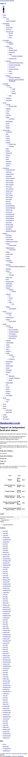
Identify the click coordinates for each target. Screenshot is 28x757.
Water (10, 302)
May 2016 (5, 723)
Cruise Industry (12, 308)
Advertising (8, 235)
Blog (7, 134)
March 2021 (6, 603)
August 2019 (6, 643)
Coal (10, 315)
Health (7, 117)
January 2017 (6, 708)
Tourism (8, 306)
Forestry (8, 256)
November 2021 (7, 586)
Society (4, 102)
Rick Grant (8, 203)
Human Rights (9, 365)
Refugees (8, 391)
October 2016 (6, 714)
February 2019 (6, 655)
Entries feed (6, 746)
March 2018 (6, 678)
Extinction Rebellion (14, 331)
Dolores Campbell (10, 178)
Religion (8, 127)
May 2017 (5, 699)
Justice (10, 54)
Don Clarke (8, 193)
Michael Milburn (10, 218)
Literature (8, 142)
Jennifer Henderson (10, 207)
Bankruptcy (11, 376)
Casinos (11, 262)
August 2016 (6, 718)
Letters (4, 408)
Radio (7, 159)
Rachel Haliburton (10, 205)
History (4, 406)
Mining (7, 271)
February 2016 (6, 729)
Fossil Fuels (9, 313)
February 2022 (6, 579)
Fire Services (12, 67)
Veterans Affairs (13, 58)
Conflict (8, 347)
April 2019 (5, 651)
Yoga (13, 356)
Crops (10, 87)
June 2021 (5, 596)
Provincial (8, 75)
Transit (10, 73)
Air (10, 296)
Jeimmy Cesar (9, 191)
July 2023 (5, 544)
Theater (8, 165)
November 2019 (7, 636)
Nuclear (8, 319)
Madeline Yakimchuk (11, 231)
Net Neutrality (12, 334)
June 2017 (5, 697)
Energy (4, 311)
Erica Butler (9, 176)
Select (23, 479)
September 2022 (7, 565)
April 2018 (5, 676)
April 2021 (5, 600)
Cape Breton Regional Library (16, 62)
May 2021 (5, 598)
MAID (10, 380)
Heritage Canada (13, 50)
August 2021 (6, 592)
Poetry (7, 157)
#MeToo (11, 327)
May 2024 (5, 533)
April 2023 (5, 550)
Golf (7, 401)
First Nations (9, 42)
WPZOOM (20, 756)
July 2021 (5, 594)
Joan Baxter (9, 172)
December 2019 (7, 634)
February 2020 (6, 630)
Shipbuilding (9, 285)
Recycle (11, 33)
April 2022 (5, 575)
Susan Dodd (9, 199)
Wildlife (8, 25)
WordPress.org (6, 750)
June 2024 (5, 531)
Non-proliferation (13, 336)
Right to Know (12, 338)
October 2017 (6, 689)
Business (5, 233)
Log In (2, 521)
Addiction (8, 108)
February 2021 (6, 605)
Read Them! (9, 412)
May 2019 (5, 649)
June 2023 (5, 546)
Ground (11, 298)
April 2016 (5, 725)
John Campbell (9, 180)
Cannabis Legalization (17, 56)
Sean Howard (9, 210)
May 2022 (5, 573)
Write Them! (9, 410)
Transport (8, 294)
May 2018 (5, 674)
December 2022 (7, 558)
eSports (7, 399)
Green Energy (9, 27)
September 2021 (7, 590)
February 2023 (6, 554)
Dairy (10, 95)
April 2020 (5, 626)
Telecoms (11, 289)
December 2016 (7, 710)
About (4, 17)
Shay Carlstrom (9, 188)
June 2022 (5, 571)
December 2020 (7, 609)
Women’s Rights (13, 106)
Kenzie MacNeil (10, 216)
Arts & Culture (6, 130)
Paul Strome (9, 229)
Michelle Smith (9, 224)
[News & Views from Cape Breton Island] (7, 0)
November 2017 (7, 687)
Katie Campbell (9, 182)
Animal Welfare (9, 342)
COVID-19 (11, 119)
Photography (9, 153)
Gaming (8, 258)
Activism (8, 104)
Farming (8, 85)
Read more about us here (12, 439)
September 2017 (7, 691)
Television (8, 163)
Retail (7, 279)
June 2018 (5, 672)
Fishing (7, 252)
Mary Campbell (9, 184)
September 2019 (7, 640)
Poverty (8, 125)
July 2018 (5, 670)
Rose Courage (9, 195)
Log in (4, 744)
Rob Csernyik (9, 197)
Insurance (8, 264)
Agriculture (5, 83)
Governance (9, 260)
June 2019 (5, 647)
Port (13, 304)
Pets (7, 384)
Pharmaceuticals (10, 281)
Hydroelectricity (10, 317)
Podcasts (8, 155)
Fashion (8, 138)
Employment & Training (11, 241)
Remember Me (5, 520)
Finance (8, 243)
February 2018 (6, 681)
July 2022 (5, 569)
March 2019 (6, 653)
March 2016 (6, 727)
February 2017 (6, 706)
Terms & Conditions (11, 21)
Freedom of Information (14, 77)
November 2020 (7, 611)
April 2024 (5, 535)
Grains (13, 91)
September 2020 (7, 615)
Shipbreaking (9, 283)
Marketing (8, 269)
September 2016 (7, 716)
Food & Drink (9, 254)
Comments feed (6, 748)
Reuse (10, 37)
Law (7, 374)
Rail (10, 300)
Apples (13, 89)
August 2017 (6, 693)
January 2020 (6, 632)
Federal (7, 46)
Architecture (9, 132)
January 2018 (6, 683)
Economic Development (14, 64)
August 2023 (6, 541)
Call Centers (9, 237)
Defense (11, 48)
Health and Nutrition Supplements (17, 266)
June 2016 (5, 721)
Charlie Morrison (10, 220)
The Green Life (9, 31)
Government (6, 40)
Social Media (9, 395)
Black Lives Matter (13, 329)
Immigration (12, 52)
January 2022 (6, 581)
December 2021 (7, 584)
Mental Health (9, 382)
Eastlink (14, 291)
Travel (4, 404)
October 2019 (6, 638)
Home (4, 15)
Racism (7, 389)
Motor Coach (9, 277)
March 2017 (6, 704)
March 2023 (6, 552)
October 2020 (6, 613)
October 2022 (6, 562)
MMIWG (11, 43)
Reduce (11, 35)
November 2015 (7, 735)
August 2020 (6, 617)
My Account (6, 419)
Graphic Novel (12, 144)
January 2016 (6, 731)
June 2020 (5, 621)
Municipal (8, 61)
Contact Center (9, 239)
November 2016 (7, 712)
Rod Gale (8, 201)
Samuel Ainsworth (10, 169)
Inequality (8, 372)
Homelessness (9, 121)
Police (10, 71)
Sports (4, 397)
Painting (8, 151)
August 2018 (6, 668)
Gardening (8, 98)
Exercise (11, 355)
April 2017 (5, 702)
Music (7, 148)
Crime (7, 113)
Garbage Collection (13, 69)
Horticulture (9, 100)
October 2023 (6, 537)
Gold (10, 272)
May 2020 (5, 624)
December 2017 (7, 685)
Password (2, 518)
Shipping (8, 288)
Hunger (8, 123)
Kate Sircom (9, 222)
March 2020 (6, 628)
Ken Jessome (9, 212)
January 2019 (6, 657)
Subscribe (5, 416)
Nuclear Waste (12, 321)
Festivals (8, 140)
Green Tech (8, 29)
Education (8, 115)
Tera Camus (9, 186)
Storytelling (8, 161)
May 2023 (5, 548)
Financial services (10, 247)
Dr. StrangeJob (9, 226)
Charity (7, 110)
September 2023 (7, 539)
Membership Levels (10, 423)
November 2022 (7, 560)
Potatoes (14, 93)
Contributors (6, 168)
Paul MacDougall (10, 214)
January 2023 (6, 556)
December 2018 (7, 659)
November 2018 (7, 662)
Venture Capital (12, 245)
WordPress (8, 756)
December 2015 (7, 733)
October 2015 (6, 737)
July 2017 (5, 695)
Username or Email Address (6, 516)
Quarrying (11, 274)
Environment (6, 23)
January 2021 (6, 607)
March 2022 (6, 577)
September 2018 (7, 666)
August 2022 (6, 567)
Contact (5, 414)
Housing (8, 363)
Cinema (8, 136)
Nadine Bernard (10, 174)
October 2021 (6, 588)
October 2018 (6, 664)
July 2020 (5, 619)
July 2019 (5, 645)
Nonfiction (11, 146)
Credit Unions (12, 249)
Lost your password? (8, 524)
